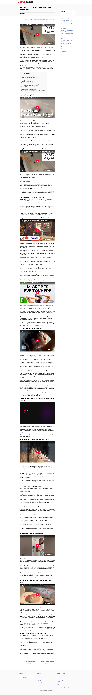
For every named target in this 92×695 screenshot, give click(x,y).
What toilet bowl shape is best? (66, 37)
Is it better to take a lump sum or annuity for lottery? (67, 21)
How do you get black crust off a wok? (66, 44)
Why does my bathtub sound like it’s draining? (30, 78)
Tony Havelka (23, 11)
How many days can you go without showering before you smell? (34, 84)
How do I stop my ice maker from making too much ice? (67, 24)
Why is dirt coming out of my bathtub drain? (30, 91)
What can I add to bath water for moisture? (29, 82)
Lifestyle (69, 2)
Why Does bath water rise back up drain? (29, 76)
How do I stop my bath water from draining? (29, 74)
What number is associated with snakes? (66, 28)
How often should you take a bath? (28, 81)
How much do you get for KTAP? (66, 41)
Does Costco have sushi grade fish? (67, 47)
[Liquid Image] (25, 2)
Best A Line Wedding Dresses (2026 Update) (67, 34)
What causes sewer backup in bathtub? (29, 89)
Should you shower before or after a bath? (29, 80)
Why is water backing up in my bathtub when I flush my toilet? (33, 90)
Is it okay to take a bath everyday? (28, 86)
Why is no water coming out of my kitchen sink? (67, 31)
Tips (20, 657)
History (64, 2)
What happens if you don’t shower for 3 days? (30, 85)
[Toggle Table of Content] (45, 73)
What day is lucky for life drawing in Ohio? (66, 51)
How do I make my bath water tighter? (29, 77)
